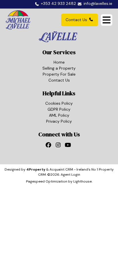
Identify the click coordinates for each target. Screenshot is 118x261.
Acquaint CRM (61, 169)
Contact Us (76, 19)
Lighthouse (82, 181)
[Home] (18, 20)
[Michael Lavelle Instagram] (59, 146)
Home (59, 62)
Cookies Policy (59, 103)
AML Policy (59, 115)
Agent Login (70, 174)
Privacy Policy (59, 121)
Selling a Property (59, 68)
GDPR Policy (59, 109)
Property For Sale (59, 74)
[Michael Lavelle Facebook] (49, 146)
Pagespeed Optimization (46, 181)
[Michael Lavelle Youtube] (68, 146)
